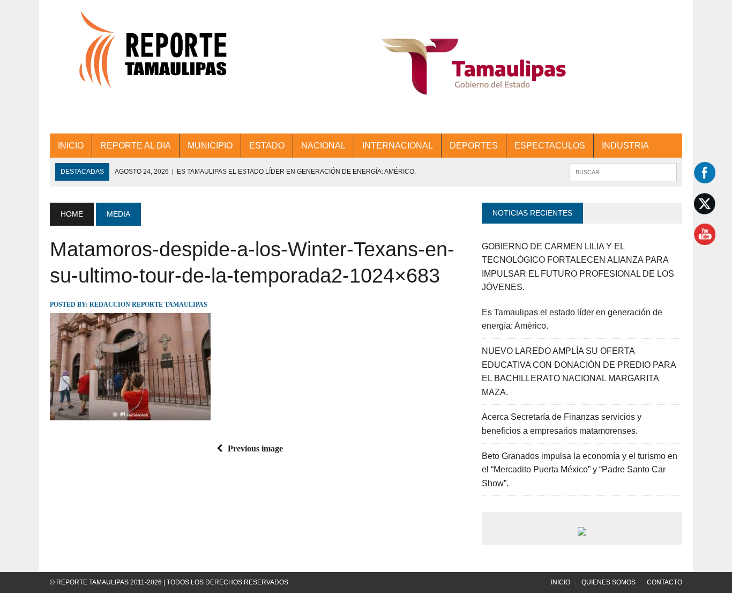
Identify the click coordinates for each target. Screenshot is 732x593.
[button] (474, 67)
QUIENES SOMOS (608, 582)
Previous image (255, 448)
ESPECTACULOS (549, 145)
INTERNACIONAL (397, 145)
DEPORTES (474, 145)
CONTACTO (664, 582)
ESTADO (267, 145)
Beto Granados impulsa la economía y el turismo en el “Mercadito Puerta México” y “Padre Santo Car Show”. (579, 469)
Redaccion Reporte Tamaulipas (148, 304)
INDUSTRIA (625, 145)
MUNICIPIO (210, 145)
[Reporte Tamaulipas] (150, 56)
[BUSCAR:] (623, 171)
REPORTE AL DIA (135, 145)
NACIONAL (323, 145)
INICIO (71, 145)
